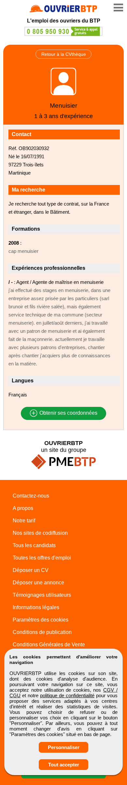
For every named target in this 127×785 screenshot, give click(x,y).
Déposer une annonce (38, 582)
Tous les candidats (34, 545)
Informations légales (36, 607)
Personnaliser (63, 747)
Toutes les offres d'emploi (42, 558)
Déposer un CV (31, 570)
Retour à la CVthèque (63, 54)
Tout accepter (63, 764)
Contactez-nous (31, 496)
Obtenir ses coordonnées (67, 413)
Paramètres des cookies (40, 620)
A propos (23, 508)
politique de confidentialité (67, 695)
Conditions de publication (42, 632)
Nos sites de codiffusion (40, 533)
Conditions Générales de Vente (49, 644)
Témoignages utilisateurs (42, 595)
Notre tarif (24, 520)
